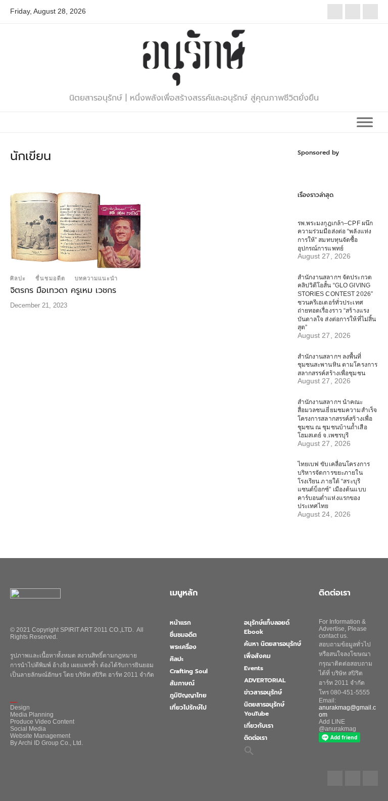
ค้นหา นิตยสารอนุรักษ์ (272, 643)
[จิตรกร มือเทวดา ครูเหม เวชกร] (75, 229)
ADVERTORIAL (264, 680)
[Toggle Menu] (365, 122)
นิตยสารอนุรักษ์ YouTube (264, 709)
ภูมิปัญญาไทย (188, 695)
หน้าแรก (180, 622)
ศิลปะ (18, 278)
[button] (249, 750)
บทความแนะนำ (96, 278)
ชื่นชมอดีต (50, 278)
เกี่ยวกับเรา (258, 725)
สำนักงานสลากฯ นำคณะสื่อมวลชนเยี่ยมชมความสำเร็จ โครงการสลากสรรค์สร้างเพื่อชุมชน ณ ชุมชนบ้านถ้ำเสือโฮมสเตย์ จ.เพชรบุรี (337, 418)
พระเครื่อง (183, 647)
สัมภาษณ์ (182, 683)
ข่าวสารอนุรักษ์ (263, 692)
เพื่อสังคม (257, 656)
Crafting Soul (189, 671)
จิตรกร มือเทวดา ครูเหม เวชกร (63, 290)
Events (253, 668)
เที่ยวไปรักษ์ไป (188, 707)
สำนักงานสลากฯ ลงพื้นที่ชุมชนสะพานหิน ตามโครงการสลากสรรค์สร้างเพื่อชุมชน (338, 365)
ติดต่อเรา (255, 737)
